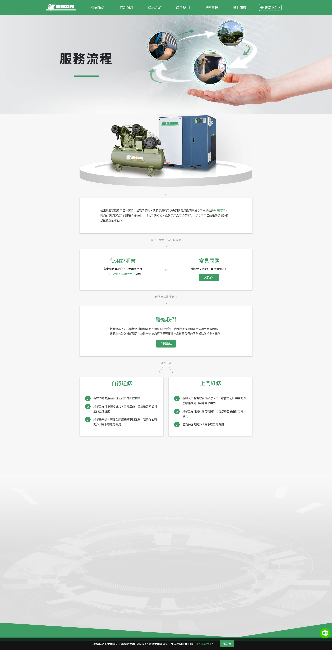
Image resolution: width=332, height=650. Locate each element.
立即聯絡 (166, 343)
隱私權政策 (203, 644)
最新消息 (126, 7)
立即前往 (209, 277)
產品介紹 (155, 7)
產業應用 (183, 7)
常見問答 (219, 210)
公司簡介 (98, 7)
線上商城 (239, 7)
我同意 (227, 644)
